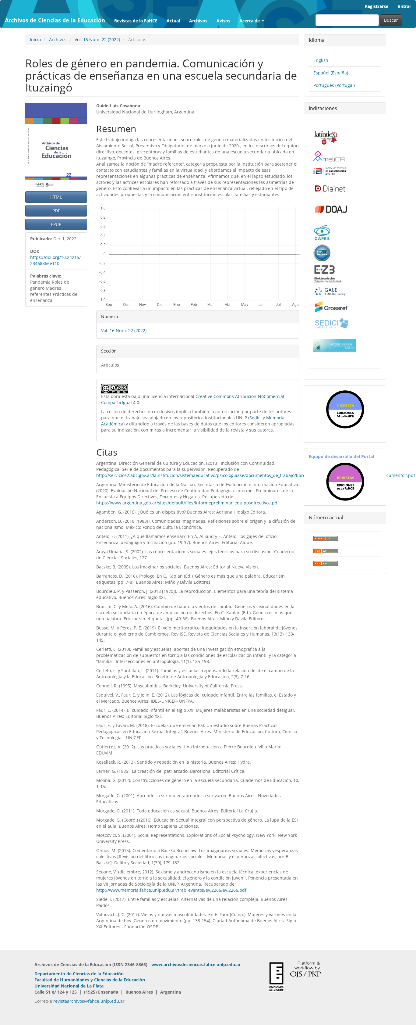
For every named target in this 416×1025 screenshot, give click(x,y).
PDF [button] (56, 210)
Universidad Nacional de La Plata (69, 986)
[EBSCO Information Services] (321, 252)
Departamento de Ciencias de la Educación (79, 974)
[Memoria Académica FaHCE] (334, 345)
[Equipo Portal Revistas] (345, 481)
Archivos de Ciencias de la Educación (55, 20)
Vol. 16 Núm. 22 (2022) (97, 39)
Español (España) (330, 73)
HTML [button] (56, 197)
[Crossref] (330, 306)
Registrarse (376, 6)
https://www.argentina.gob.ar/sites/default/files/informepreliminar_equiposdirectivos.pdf (187, 503)
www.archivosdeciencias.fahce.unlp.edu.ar (196, 964)
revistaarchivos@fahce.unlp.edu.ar (89, 1001)
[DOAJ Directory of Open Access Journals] (330, 208)
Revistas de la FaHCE (135, 20)
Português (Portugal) (334, 85)
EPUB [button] (56, 224)
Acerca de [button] (250, 20)
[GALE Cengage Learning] (330, 291)
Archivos (198, 20)
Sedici (255, 418)
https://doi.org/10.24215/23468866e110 (55, 260)
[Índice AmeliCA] (329, 171)
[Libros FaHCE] (345, 409)
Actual (173, 20)
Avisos (223, 20)
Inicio (35, 39)
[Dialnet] (329, 188)
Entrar (404, 6)
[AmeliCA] (329, 156)
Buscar (391, 20)
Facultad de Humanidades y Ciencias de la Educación (89, 980)
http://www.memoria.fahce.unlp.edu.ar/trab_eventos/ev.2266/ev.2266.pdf (171, 890)
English (320, 60)
